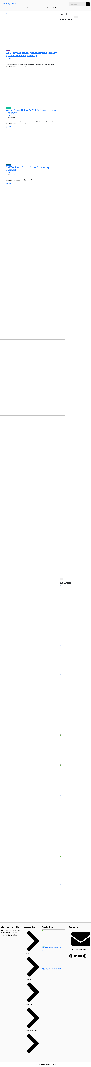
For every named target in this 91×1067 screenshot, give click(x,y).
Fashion (49, 8)
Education (42, 8)
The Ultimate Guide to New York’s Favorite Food (51, 948)
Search (76, 17)
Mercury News (8, 3)
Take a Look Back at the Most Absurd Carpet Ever (52, 969)
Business (34, 8)
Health (55, 8)
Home (28, 8)
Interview (61, 8)
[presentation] (60, 579)
